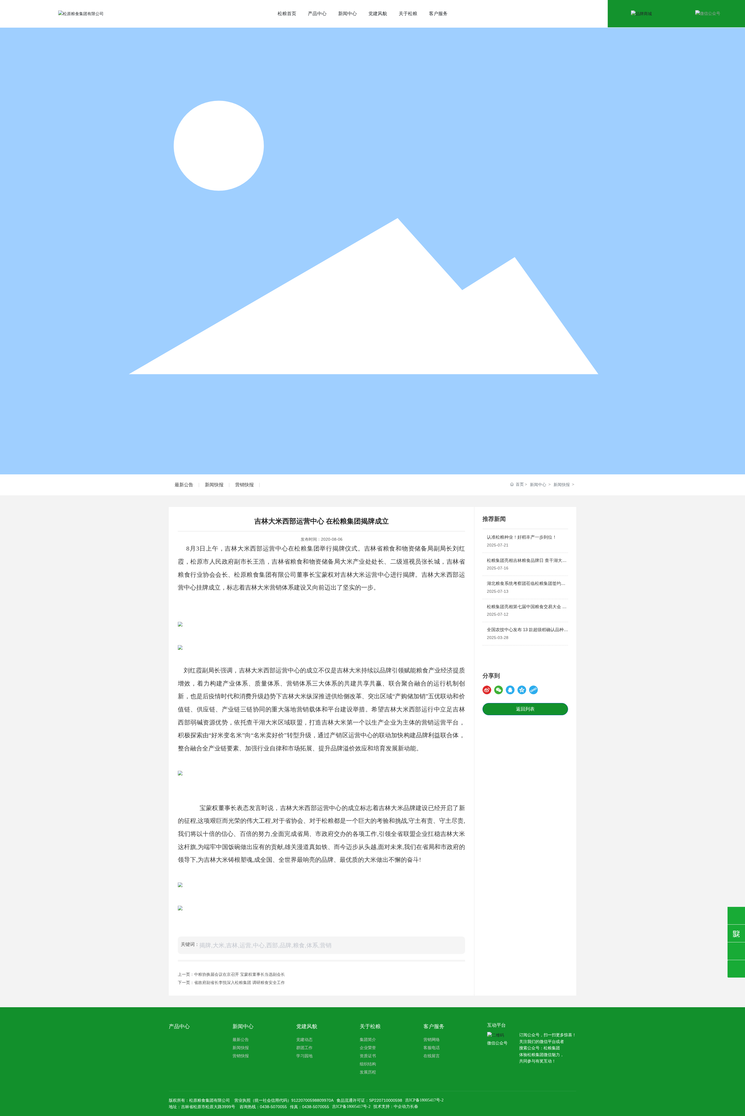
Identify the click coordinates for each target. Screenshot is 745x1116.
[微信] (498, 690)
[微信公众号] (736, 933)
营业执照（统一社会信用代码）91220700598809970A (284, 1100)
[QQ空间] (521, 690)
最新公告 (184, 484)
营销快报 (244, 484)
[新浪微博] (487, 690)
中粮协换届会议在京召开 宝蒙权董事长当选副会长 (239, 974)
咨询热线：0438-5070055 (263, 1106)
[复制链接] (533, 690)
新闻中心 (538, 484)
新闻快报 (214, 484)
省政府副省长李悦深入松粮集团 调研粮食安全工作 (239, 982)
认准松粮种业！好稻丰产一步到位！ (522, 537)
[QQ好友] (510, 690)
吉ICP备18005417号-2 (424, 1100)
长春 (414, 1106)
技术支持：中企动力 (391, 1106)
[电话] (736, 915)
